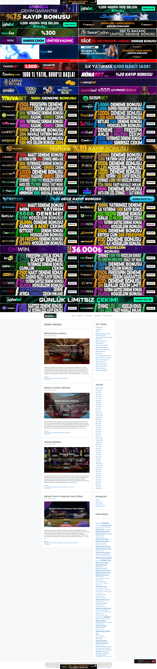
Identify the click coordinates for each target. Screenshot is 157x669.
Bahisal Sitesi (105, 610)
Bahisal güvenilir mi (102, 575)
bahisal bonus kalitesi (57, 378)
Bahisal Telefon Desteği (101, 366)
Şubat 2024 (98, 425)
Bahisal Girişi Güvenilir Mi (102, 345)
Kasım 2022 (98, 456)
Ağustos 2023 (99, 438)
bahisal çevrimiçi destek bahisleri (60, 486)
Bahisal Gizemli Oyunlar (101, 364)
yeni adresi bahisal (101, 655)
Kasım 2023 (99, 431)
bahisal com (107, 554)
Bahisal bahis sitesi (49, 432)
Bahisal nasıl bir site (103, 599)
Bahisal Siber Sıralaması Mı (102, 359)
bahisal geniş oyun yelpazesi (106, 555)
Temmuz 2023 (99, 440)
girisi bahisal (99, 649)
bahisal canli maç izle (100, 535)
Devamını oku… (85, 373)
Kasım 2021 (98, 481)
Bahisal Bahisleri (52, 442)
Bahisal (73, 315)
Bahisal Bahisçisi (100, 343)
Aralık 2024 (98, 404)
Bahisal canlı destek (103, 546)
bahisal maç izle (108, 589)
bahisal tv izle (107, 618)
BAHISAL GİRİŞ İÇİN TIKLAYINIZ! (78, 60)
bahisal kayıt (106, 582)
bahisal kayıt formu (99, 584)
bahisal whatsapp (108, 622)
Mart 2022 (98, 473)
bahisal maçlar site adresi (108, 591)
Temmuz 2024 (99, 415)
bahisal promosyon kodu (100, 606)
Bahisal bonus (100, 533)
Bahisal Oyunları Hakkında (57, 387)
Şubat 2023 (98, 450)
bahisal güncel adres (101, 568)
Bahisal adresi (106, 525)
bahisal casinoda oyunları (100, 550)
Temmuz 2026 (99, 387)
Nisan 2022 (98, 471)
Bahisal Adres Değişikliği (102, 347)
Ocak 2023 (98, 452)
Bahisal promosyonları (103, 608)
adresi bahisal (99, 523)
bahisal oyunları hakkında (59, 432)
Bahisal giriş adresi (102, 562)
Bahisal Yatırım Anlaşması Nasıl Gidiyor (63, 496)
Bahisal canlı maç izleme (103, 548)
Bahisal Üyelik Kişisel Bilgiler (103, 349)
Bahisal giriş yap (101, 565)
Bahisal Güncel (99, 566)
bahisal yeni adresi (101, 625)
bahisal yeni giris (100, 627)
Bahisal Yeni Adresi (107, 315)
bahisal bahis (100, 529)
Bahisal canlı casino (102, 541)
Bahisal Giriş (80, 315)
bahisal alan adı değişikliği (100, 527)
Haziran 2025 (99, 396)
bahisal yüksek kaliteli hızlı (100, 635)
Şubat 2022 (98, 475)
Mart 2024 (98, 423)
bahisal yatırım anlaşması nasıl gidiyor (64, 542)
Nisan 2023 (98, 446)
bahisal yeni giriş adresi (99, 629)
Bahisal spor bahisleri (107, 611)
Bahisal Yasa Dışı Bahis (101, 341)
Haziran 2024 (99, 417)
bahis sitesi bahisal (101, 646)
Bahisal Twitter (97, 315)
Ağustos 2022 (99, 463)
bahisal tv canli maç (100, 618)
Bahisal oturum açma (100, 601)
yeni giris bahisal (99, 656)
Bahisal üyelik (99, 638)
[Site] (39, 106)
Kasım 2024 (99, 406)
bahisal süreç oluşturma (99, 613)
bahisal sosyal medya (99, 611)
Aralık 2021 (98, 479)
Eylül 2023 (98, 435)
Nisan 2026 (98, 392)
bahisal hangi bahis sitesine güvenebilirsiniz (103, 578)
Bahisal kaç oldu (101, 586)
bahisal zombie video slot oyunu (101, 637)
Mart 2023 (98, 448)
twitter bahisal (65, 378)
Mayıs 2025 (98, 398)
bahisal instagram (99, 579)
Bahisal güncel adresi (103, 570)
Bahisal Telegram (99, 616)
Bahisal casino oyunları (103, 552)
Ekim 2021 (98, 484)
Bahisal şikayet (101, 641)
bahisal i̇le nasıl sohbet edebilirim (101, 581)
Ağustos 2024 (99, 413)
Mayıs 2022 (98, 469)
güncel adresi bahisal (107, 649)
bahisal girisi (98, 560)
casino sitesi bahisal (100, 648)
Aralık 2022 (98, 454)
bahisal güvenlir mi (100, 576)
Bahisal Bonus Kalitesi (55, 333)
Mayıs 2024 (98, 419)
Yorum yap (48, 379)
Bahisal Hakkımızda (100, 351)
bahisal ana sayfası (108, 527)
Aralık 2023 (98, 429)
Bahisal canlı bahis (102, 539)
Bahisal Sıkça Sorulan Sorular (101, 614)
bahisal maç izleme (99, 591)
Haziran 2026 (99, 390)
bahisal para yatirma (101, 603)
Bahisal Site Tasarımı (101, 368)
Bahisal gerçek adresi (104, 558)
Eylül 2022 (98, 461)
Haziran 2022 (99, 467)
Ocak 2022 (98, 477)
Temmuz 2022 (99, 465)
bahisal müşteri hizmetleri (101, 597)
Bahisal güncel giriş (103, 572)
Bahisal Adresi (99, 327)
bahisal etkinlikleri (98, 555)
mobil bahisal (98, 653)
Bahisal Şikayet (88, 315)
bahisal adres (98, 525)
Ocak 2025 (98, 402)
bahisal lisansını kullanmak (100, 589)
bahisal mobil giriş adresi (100, 596)
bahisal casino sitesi (99, 554)
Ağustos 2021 (99, 488)
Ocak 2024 (98, 427)
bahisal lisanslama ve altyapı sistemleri (102, 588)
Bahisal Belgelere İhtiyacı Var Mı (103, 355)
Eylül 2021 (98, 486)
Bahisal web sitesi (100, 622)
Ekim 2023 (98, 433)
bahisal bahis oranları (107, 529)
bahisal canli (109, 533)
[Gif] (78, 148)
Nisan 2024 (98, 421)
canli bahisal (109, 646)
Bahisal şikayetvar (102, 643)
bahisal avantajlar (49, 378)
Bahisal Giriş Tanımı (100, 361)
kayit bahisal (99, 651)
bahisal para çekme (99, 604)
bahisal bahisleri (49, 486)
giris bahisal (107, 648)
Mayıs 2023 (98, 444)
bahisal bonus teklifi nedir (51, 542)
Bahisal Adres (99, 353)
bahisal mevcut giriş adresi (101, 594)
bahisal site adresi (98, 610)
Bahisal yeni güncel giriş (103, 632)
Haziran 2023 (99, 442)
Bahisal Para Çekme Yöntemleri (103, 357)
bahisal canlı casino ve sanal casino (101, 544)
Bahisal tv (107, 617)
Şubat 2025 (98, 400)
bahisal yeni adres (100, 623)
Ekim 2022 (98, 458)
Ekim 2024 (98, 408)
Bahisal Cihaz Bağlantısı (101, 370)
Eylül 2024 (98, 410)
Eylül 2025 (98, 394)
